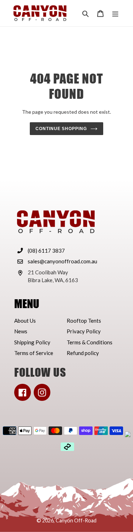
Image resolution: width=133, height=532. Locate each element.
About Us (25, 320)
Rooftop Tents (84, 320)
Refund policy (83, 353)
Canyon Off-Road (76, 520)
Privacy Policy (84, 331)
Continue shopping (61, 128)
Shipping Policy (32, 342)
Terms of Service (33, 353)
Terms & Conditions (89, 342)
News (20, 331)
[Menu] (115, 13)
